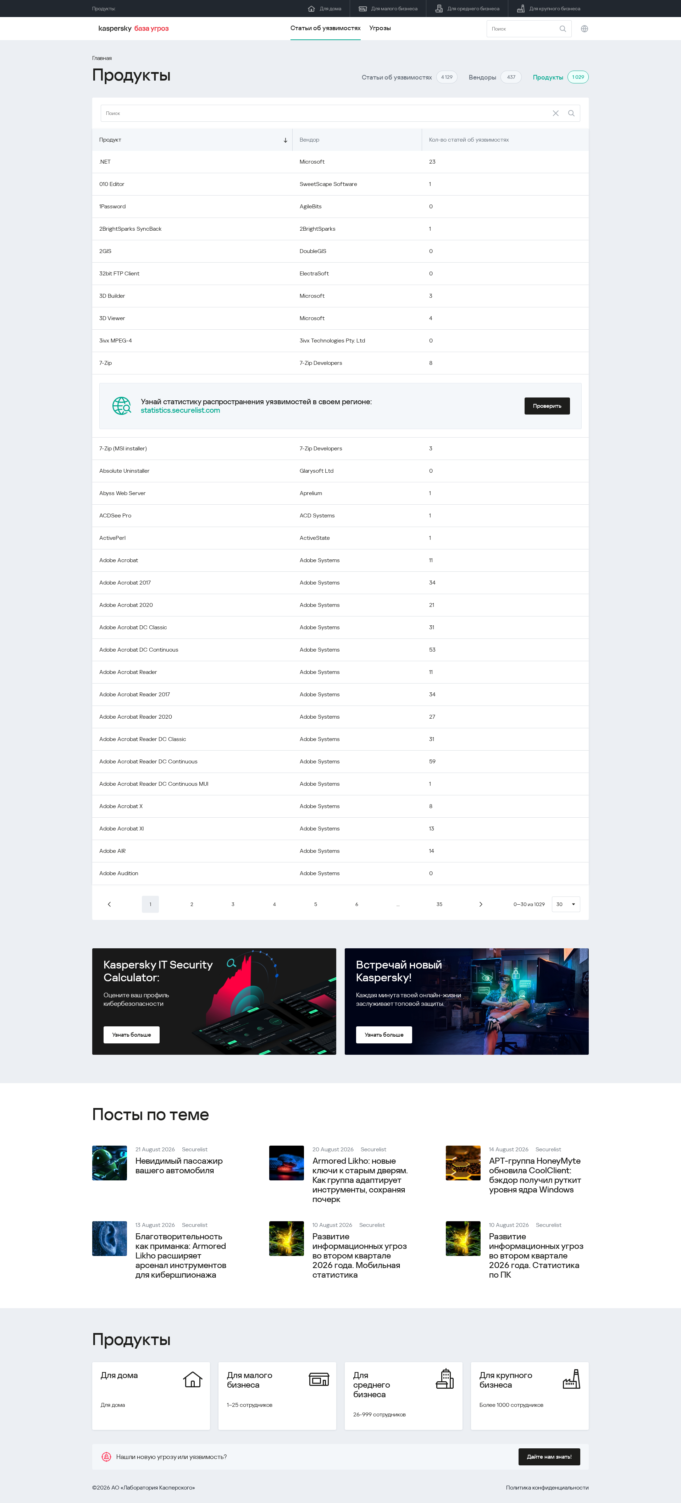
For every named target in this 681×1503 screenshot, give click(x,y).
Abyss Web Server (122, 493)
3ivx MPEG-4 (115, 340)
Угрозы (380, 28)
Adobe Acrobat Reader (128, 672)
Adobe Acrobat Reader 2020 (135, 716)
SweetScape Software (328, 184)
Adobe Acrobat (118, 560)
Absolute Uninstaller (124, 470)
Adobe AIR (112, 851)
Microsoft (312, 161)
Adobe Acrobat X (121, 806)
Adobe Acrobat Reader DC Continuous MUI (153, 783)
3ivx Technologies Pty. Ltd (332, 340)
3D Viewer (112, 318)
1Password (112, 206)
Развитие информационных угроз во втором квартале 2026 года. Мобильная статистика (359, 1256)
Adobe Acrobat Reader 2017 (134, 694)
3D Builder (112, 295)
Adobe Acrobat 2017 (125, 582)
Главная (102, 58)
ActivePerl (112, 537)
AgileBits (311, 206)
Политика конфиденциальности (547, 1487)
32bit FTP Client (119, 273)
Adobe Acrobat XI (121, 828)
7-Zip (105, 363)
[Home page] (134, 28)
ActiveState (315, 537)
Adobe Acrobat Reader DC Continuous (148, 761)
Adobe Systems (320, 560)
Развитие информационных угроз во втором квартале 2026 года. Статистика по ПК (536, 1256)
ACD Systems (317, 515)
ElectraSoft (314, 273)
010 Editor (111, 184)
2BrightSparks (318, 228)
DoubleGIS (313, 251)
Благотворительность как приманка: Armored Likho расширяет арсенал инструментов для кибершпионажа (180, 1256)
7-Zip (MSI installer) (123, 448)
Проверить (547, 405)
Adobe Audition (118, 873)
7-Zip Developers (321, 363)
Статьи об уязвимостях (325, 28)
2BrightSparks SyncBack (130, 228)
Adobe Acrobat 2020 (126, 605)
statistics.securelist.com (180, 410)
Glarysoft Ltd (316, 470)
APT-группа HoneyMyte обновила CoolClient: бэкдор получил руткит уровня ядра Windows (535, 1175)
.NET (105, 161)
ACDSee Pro (115, 515)
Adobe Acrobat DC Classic (133, 627)
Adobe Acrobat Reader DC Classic (142, 739)
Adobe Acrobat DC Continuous (138, 649)
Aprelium (311, 493)
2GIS (105, 251)
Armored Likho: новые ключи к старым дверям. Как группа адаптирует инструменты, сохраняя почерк (360, 1180)
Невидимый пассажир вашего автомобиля (179, 1165)
